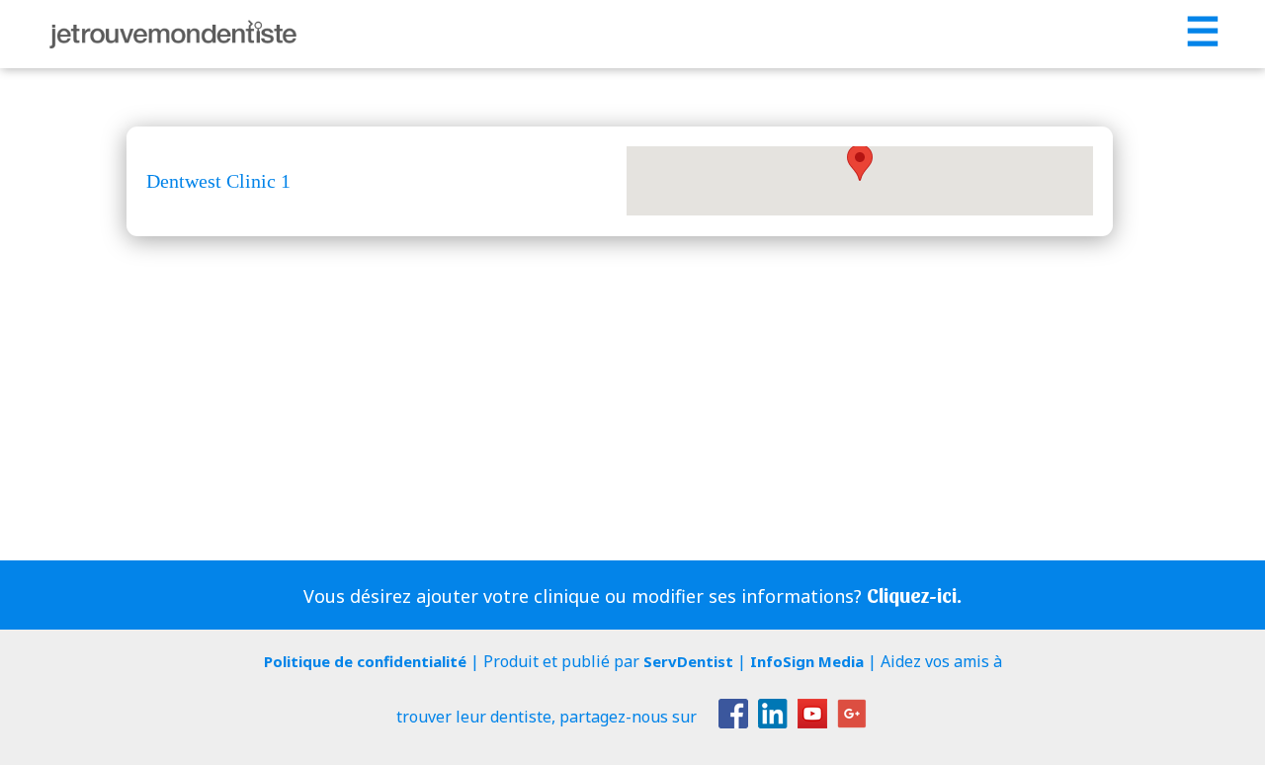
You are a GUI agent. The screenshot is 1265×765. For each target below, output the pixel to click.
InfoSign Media (807, 661)
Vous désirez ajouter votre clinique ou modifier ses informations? (632, 595)
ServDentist (688, 661)
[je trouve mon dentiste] (172, 34)
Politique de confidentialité (365, 661)
